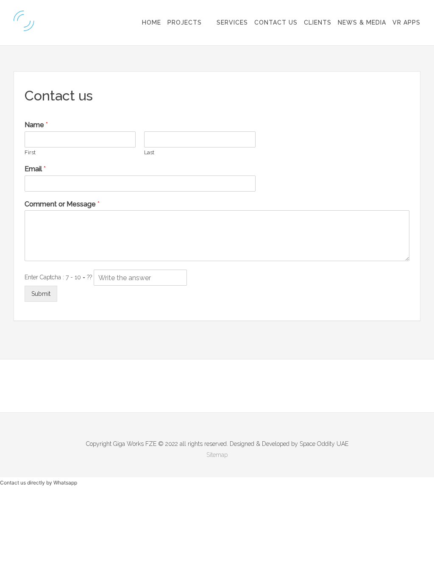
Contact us (276, 22)
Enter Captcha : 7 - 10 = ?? (59, 277)
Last (149, 152)
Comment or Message (62, 204)
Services (232, 22)
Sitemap (217, 454)
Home (151, 22)
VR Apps (406, 22)
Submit (40, 293)
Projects (184, 22)
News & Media (362, 22)
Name (36, 125)
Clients (317, 22)
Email (35, 169)
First (30, 152)
